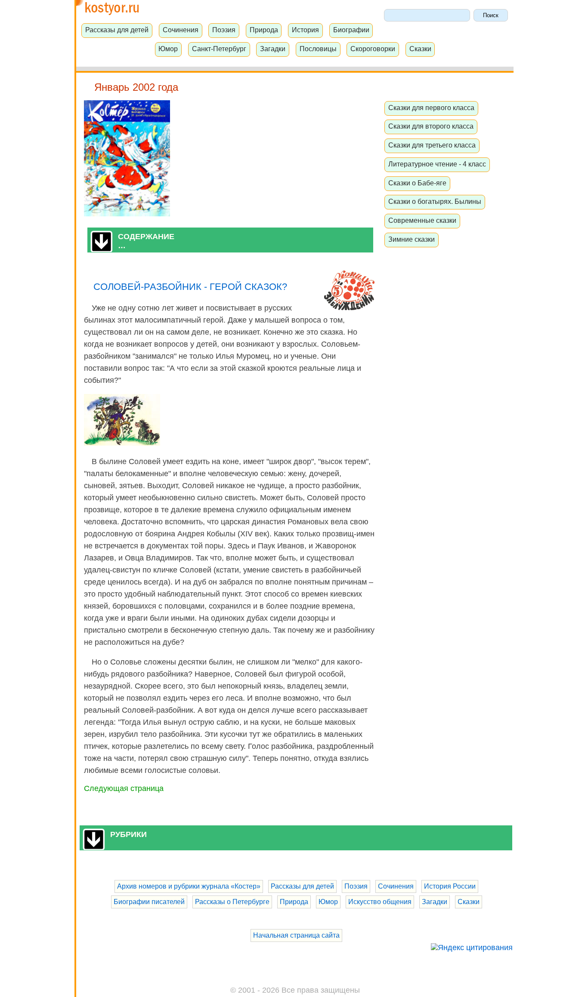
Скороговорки (372, 48)
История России (450, 886)
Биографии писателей (149, 901)
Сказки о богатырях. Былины (434, 201)
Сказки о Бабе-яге (417, 183)
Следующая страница (124, 788)
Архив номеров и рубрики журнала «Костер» (188, 886)
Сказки (420, 48)
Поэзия (223, 30)
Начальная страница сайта (296, 935)
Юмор (168, 48)
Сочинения (180, 30)
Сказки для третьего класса (432, 145)
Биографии (351, 30)
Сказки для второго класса (430, 126)
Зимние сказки (411, 239)
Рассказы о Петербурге (232, 901)
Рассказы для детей (117, 30)
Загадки (272, 48)
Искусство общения (380, 901)
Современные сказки (422, 220)
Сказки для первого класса (431, 107)
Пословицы (318, 48)
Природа (264, 30)
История (305, 30)
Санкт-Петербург (219, 48)
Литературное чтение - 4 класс (437, 164)
